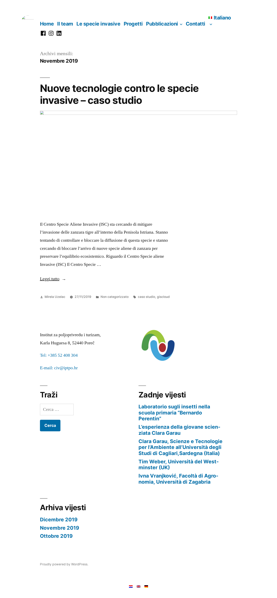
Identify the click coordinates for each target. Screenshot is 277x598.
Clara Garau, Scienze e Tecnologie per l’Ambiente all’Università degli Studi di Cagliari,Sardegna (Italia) (180, 447)
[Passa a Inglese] (138, 586)
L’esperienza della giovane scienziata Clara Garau (179, 430)
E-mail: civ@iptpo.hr (59, 368)
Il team (65, 24)
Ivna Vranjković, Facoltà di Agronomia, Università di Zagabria (178, 479)
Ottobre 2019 (56, 536)
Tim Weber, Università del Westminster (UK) (178, 464)
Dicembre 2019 (58, 519)
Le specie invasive (98, 24)
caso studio (146, 297)
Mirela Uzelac (55, 297)
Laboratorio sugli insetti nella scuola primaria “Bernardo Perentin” (174, 413)
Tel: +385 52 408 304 (59, 355)
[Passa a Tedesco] (146, 586)
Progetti (133, 24)
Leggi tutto (53, 279)
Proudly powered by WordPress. (64, 564)
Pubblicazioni (162, 24)
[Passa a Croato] (131, 586)
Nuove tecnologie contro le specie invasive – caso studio (119, 94)
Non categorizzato (115, 297)
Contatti (195, 24)
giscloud (163, 297)
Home (47, 24)
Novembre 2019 (59, 528)
